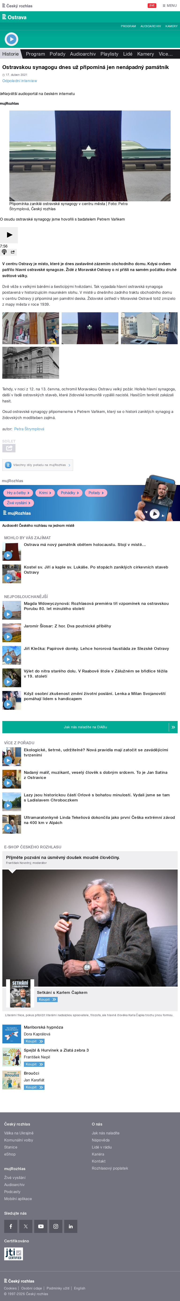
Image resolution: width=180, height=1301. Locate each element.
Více (166, 54)
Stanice (10, 1147)
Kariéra (98, 1154)
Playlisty (109, 54)
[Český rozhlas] (17, 5)
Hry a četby (16, 493)
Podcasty (12, 1192)
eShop (9, 1154)
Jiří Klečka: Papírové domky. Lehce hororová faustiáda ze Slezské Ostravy (96, 648)
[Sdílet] (12, 252)
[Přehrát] (9, 235)
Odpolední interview (19, 81)
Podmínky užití (58, 1288)
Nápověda (101, 1140)
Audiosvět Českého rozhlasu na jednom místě (38, 525)
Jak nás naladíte (106, 1133)
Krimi (43, 493)
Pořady (57, 54)
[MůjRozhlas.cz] (9, 104)
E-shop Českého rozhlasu (32, 847)
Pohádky (68, 493)
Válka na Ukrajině (19, 1133)
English (79, 1288)
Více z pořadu (19, 743)
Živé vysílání (17, 503)
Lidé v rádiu (102, 1147)
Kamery (171, 26)
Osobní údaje (31, 1288)
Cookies (10, 1288)
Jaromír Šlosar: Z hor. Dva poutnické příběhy (67, 626)
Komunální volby (18, 1140)
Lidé (128, 54)
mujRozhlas (12, 481)
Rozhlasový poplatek (110, 1168)
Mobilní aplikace (18, 1199)
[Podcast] (4, 252)
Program (128, 26)
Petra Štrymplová (29, 429)
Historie (10, 54)
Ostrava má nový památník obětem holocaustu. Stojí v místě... (85, 544)
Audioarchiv (151, 26)
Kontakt (98, 1161)
